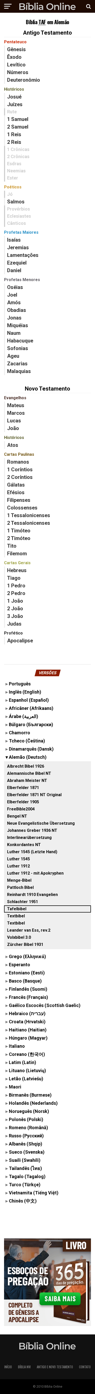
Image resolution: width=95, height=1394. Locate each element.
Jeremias (18, 247)
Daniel (14, 270)
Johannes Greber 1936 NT (32, 830)
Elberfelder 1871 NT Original (34, 794)
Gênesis (16, 49)
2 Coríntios (20, 477)
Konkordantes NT (24, 844)
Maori (15, 1086)
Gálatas (16, 485)
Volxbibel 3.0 (19, 937)
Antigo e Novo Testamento (55, 1366)
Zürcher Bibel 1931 (25, 944)
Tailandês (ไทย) (25, 1168)
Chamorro (19, 732)
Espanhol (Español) (29, 700)
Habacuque (20, 341)
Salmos (16, 202)
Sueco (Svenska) (27, 1152)
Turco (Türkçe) (25, 1184)
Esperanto (19, 964)
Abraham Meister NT (27, 780)
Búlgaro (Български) (31, 724)
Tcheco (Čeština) (27, 740)
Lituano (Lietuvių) (27, 1070)
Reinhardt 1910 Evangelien (32, 894)
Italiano (17, 1046)
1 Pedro (16, 586)
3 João (15, 616)
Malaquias (19, 371)
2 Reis (14, 142)
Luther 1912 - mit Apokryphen (35, 873)
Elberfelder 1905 (23, 801)
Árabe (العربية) (23, 716)
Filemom (17, 553)
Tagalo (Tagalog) (27, 1176)
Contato (85, 1366)
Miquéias (17, 325)
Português (20, 683)
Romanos (18, 462)
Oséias (15, 287)
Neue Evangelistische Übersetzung (41, 823)
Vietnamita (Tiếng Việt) (34, 1192)
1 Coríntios (20, 469)
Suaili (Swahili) (25, 1160)
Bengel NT (17, 816)
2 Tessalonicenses (28, 523)
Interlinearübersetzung (29, 837)
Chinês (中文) (23, 1201)
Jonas (14, 318)
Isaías (14, 240)
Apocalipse (20, 641)
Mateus (15, 405)
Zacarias (17, 364)
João (13, 428)
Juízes (15, 104)
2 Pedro (16, 593)
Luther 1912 (18, 866)
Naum (14, 333)
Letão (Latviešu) (26, 1078)
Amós (14, 302)
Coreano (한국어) (27, 1054)
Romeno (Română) (28, 1127)
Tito (11, 546)
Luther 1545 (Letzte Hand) (32, 851)
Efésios (16, 492)
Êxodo (14, 57)
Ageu (13, 356)
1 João (15, 601)
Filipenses (18, 500)
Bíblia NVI (24, 1366)
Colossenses (22, 508)
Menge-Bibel (19, 880)
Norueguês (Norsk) (29, 1111)
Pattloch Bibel (20, 887)
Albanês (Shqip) (25, 1144)
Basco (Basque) (25, 981)
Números (17, 72)
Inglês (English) (25, 692)
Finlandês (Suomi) (28, 989)
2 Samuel (17, 127)
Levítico (16, 65)
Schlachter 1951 (22, 901)
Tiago (14, 578)
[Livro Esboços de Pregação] (47, 1282)
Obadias (16, 310)
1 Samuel (17, 119)
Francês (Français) (28, 997)
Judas (14, 624)
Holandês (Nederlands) (33, 1103)
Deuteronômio (23, 80)
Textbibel (16, 916)
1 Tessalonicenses (28, 515)
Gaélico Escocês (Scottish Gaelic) (45, 1005)
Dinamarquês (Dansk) (31, 749)
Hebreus (17, 570)
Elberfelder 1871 (23, 787)
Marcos (16, 413)
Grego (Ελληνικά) (27, 956)
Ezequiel (17, 263)
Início (8, 1366)
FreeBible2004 (21, 809)
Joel (12, 295)
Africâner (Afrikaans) (31, 708)
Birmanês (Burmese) (30, 1095)
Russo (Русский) (26, 1135)
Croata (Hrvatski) (27, 1021)
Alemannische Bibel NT (29, 773)
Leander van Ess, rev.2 (28, 930)
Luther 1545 (18, 859)
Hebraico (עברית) (27, 1013)
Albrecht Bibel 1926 (25, 766)
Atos (12, 445)
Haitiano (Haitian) (28, 1029)
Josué (14, 97)
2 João (15, 608)
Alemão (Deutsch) (28, 757)
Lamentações (23, 255)
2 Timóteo (18, 538)
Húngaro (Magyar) (28, 1038)
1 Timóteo (18, 531)
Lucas (14, 421)
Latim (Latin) (22, 1062)
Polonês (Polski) (26, 1119)
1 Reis (14, 134)
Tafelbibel (16, 908)
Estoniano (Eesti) (27, 972)
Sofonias (17, 348)
